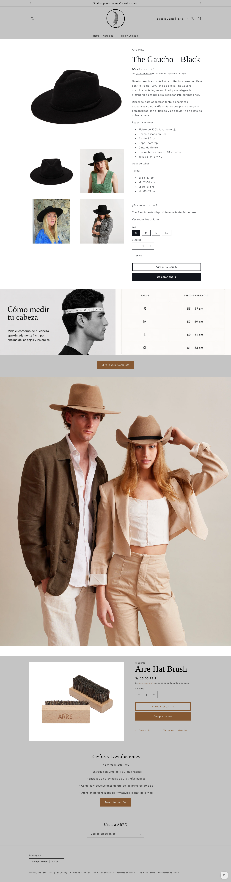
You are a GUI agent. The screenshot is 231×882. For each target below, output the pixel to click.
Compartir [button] (144, 730)
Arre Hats (41, 873)
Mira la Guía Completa (115, 364)
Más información (115, 802)
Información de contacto (169, 873)
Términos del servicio (127, 873)
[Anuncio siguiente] (200, 3)
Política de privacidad (104, 873)
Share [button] (139, 255)
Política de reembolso (80, 873)
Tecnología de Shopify (57, 873)
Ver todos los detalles (175, 730)
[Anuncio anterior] (30, 3)
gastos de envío (144, 73)
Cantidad (136, 239)
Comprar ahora (166, 276)
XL (168, 233)
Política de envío (147, 873)
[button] (32, 18)
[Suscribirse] (140, 833)
